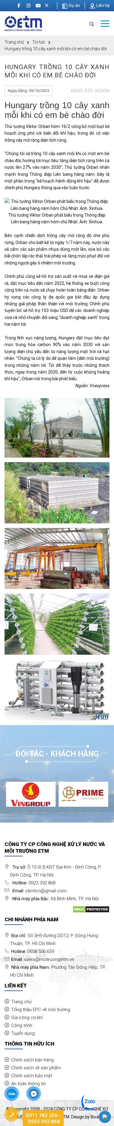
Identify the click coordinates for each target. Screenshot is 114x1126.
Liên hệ (102, 5)
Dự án (74, 5)
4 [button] (43, 815)
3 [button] (34, 815)
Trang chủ (14, 42)
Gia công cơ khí (27, 1017)
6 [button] (62, 815)
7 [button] (71, 815)
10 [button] (98, 815)
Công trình (21, 1025)
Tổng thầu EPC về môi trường (40, 1009)
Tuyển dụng (23, 1033)
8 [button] (80, 815)
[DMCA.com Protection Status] (91, 909)
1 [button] (16, 815)
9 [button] (89, 815)
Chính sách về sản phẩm (36, 1068)
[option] (31, 794)
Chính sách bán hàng (32, 1060)
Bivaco (97, 1116)
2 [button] (25, 815)
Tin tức (38, 42)
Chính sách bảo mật (31, 1075)
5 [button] (53, 815)
